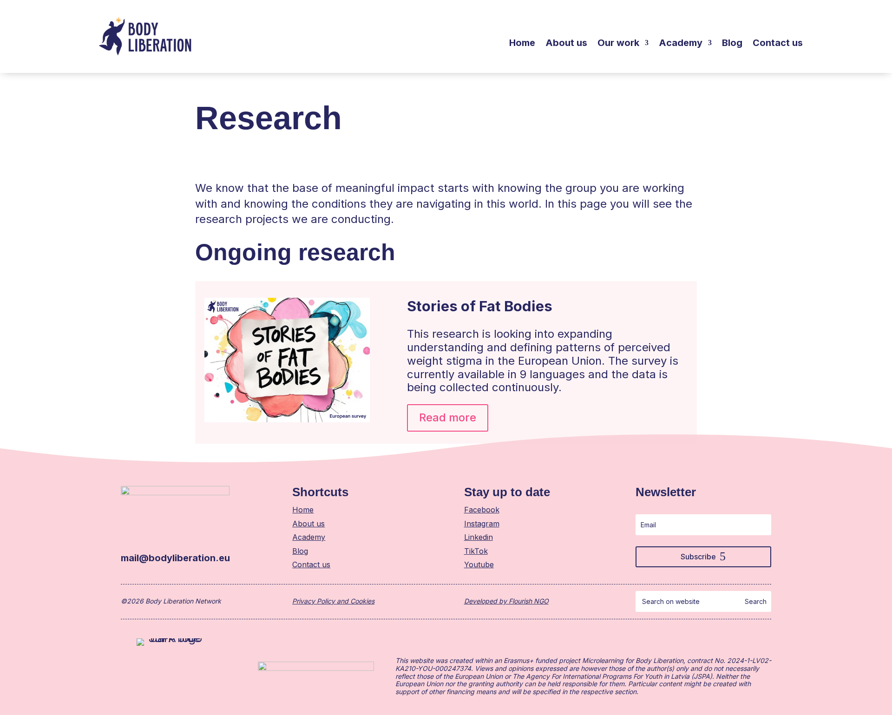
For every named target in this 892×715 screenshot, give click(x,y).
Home (522, 43)
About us (566, 43)
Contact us (778, 43)
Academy (680, 43)
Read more (447, 417)
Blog (732, 43)
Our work (618, 43)
